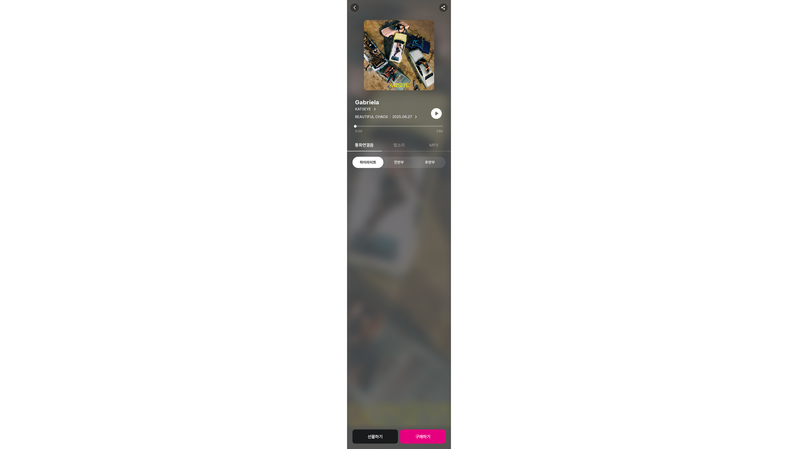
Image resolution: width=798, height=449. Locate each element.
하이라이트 (368, 162)
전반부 (399, 162)
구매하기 (422, 436)
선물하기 (375, 436)
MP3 (433, 145)
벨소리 (399, 145)
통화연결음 (364, 145)
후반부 (430, 162)
